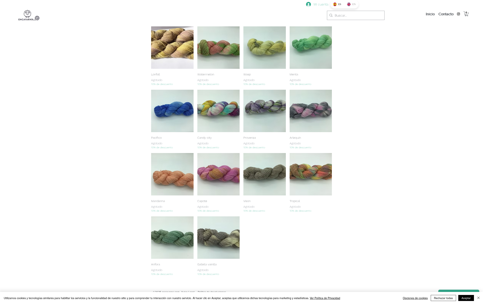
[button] (466, 13)
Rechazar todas (443, 298)
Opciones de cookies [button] (415, 298)
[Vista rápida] (172, 47)
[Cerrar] (478, 298)
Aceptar (466, 298)
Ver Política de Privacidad (325, 298)
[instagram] (458, 14)
